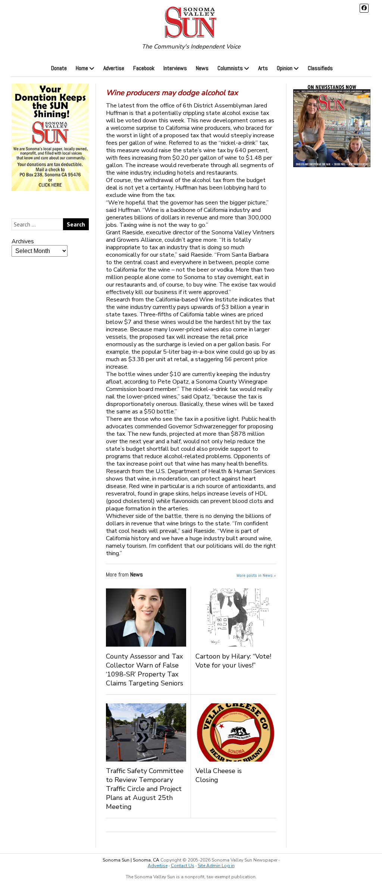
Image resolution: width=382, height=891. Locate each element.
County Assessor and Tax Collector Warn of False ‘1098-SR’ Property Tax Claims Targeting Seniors (144, 670)
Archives (23, 241)
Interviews (175, 68)
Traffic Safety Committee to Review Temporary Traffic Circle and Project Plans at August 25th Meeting (145, 788)
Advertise (113, 68)
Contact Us (182, 866)
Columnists (230, 68)
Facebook (143, 68)
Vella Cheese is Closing (218, 775)
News (202, 68)
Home (82, 68)
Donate (59, 68)
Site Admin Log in (216, 866)
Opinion (284, 68)
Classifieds (320, 68)
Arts (263, 68)
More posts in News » (256, 575)
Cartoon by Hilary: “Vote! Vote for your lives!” (233, 661)
